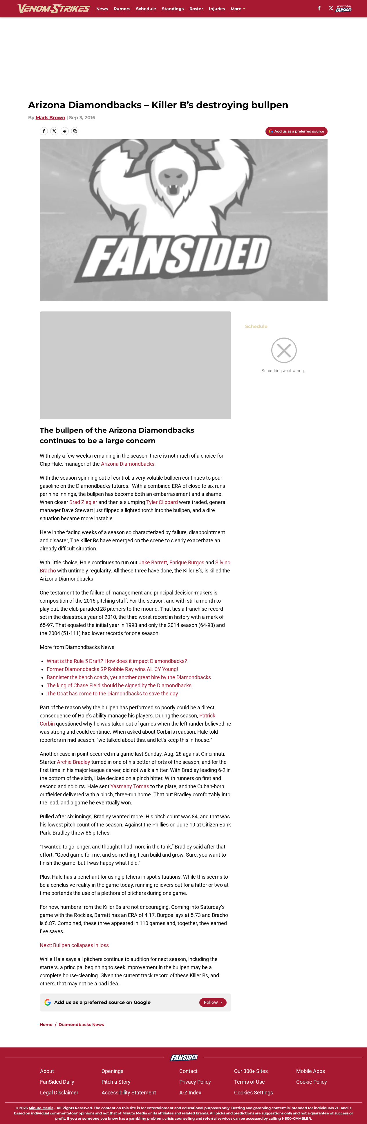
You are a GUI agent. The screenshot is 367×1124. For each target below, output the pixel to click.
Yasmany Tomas (130, 786)
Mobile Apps (310, 1071)
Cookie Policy (311, 1082)
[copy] (75, 131)
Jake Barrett (153, 562)
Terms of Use (249, 1082)
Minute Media (41, 1108)
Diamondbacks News (81, 1024)
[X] (331, 8)
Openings (112, 1071)
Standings (173, 8)
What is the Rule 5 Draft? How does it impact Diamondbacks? (117, 661)
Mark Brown (50, 117)
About (47, 1071)
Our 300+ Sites (251, 1071)
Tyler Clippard (162, 502)
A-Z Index (190, 1092)
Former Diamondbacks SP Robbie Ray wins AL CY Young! (112, 669)
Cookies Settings (253, 1092)
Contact (188, 1071)
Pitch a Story (116, 1082)
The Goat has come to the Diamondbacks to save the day (112, 693)
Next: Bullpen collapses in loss (74, 945)
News (102, 8)
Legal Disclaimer (59, 1092)
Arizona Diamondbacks (127, 464)
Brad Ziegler (83, 502)
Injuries (217, 8)
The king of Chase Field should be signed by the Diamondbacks (119, 685)
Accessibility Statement (129, 1092)
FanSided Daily (57, 1082)
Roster (196, 8)
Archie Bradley (73, 762)
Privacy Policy (195, 1082)
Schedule (146, 8)
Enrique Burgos (187, 562)
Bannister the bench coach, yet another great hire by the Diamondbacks (129, 677)
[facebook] (319, 8)
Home (46, 1024)
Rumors (122, 8)
